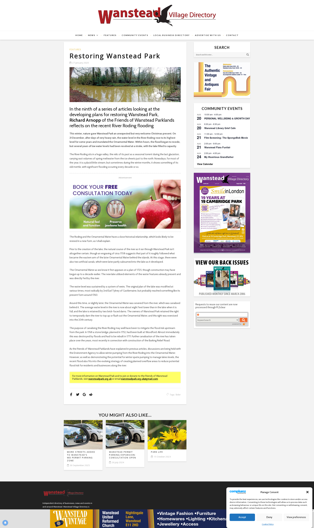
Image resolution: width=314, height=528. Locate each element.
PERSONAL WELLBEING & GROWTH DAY (227, 118)
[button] (307, 492)
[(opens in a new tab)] (222, 213)
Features (110, 35)
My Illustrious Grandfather (219, 157)
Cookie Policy (268, 524)
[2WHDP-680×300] (125, 204)
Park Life (157, 452)
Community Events (135, 35)
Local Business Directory (171, 35)
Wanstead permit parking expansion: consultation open (122, 455)
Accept (242, 517)
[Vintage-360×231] (222, 80)
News (91, 35)
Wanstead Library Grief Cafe (220, 128)
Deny (269, 517)
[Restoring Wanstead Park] (125, 84)
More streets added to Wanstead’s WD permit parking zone (81, 456)
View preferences (296, 517)
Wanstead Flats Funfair (217, 147)
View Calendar (205, 164)
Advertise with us (208, 35)
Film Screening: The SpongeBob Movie (226, 137)
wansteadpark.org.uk (100, 378)
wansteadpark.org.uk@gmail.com (139, 378)
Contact (232, 35)
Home (79, 35)
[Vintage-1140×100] (157, 518)
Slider (178, 394)
